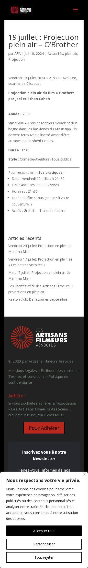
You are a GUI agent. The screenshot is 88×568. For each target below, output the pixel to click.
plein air (71, 53)
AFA (17, 53)
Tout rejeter (44, 557)
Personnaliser (44, 544)
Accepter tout (44, 530)
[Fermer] (85, 474)
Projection (16, 59)
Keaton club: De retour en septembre (37, 299)
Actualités (55, 53)
